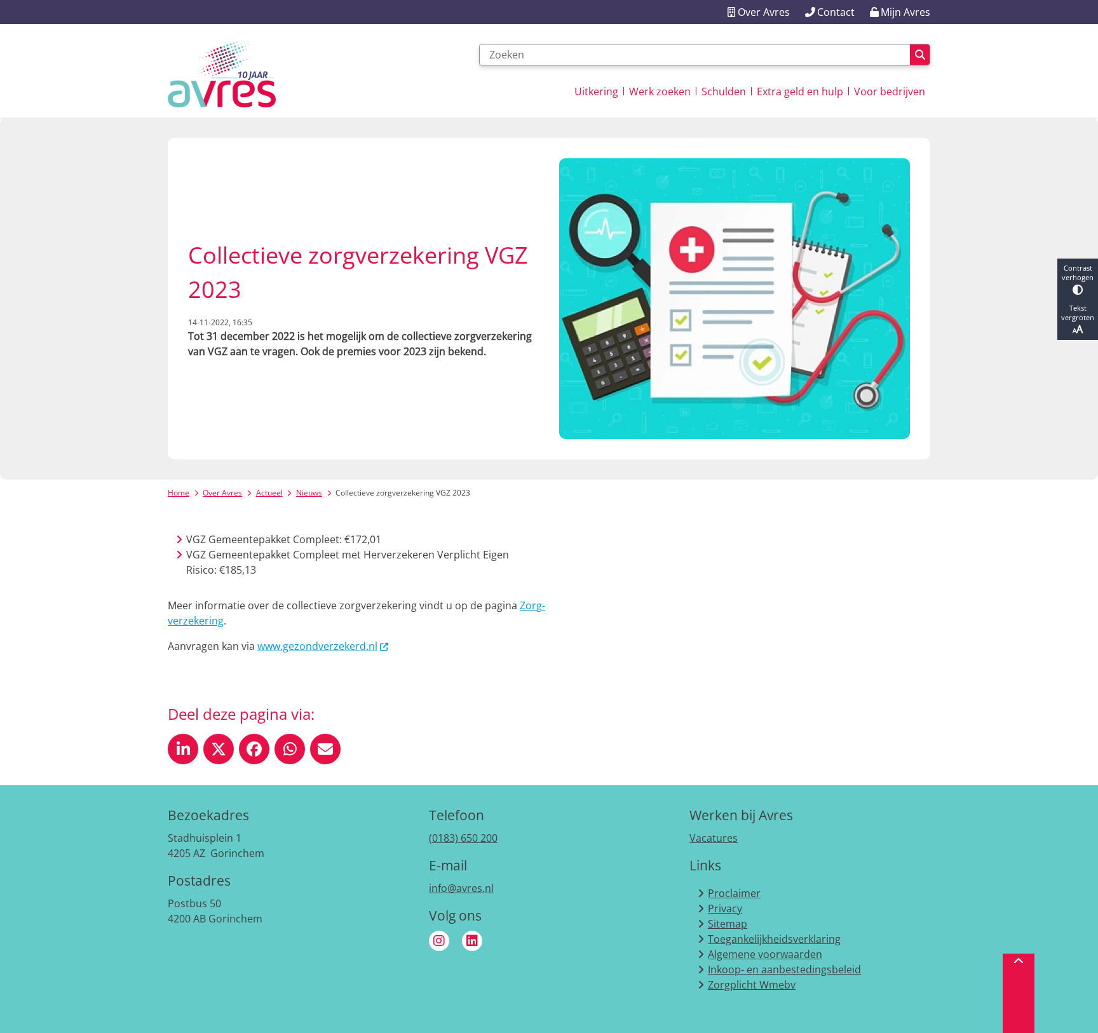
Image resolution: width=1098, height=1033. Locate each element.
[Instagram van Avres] (439, 941)
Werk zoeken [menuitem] (660, 91)
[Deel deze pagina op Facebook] (254, 749)
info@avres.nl (461, 888)
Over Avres (222, 492)
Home (178, 492)
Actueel (269, 492)
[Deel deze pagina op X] (218, 749)
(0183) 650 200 (463, 838)
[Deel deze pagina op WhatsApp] (289, 749)
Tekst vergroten (1077, 312)
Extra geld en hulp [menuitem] (800, 91)
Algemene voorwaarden (765, 954)
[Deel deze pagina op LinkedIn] (183, 749)
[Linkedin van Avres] (472, 941)
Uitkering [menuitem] (596, 91)
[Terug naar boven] (1018, 993)
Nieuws (309, 492)
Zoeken (920, 54)
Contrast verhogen (1078, 272)
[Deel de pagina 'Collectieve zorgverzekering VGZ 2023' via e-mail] (325, 749)
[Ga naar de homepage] (222, 74)
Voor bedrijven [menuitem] (889, 91)
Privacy (725, 908)
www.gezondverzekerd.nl (317, 646)
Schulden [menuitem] (724, 91)
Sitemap (727, 924)
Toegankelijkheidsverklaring (774, 939)
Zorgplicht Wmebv (752, 985)
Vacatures (713, 838)
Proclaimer (734, 893)
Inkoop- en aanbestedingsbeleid (784, 969)
